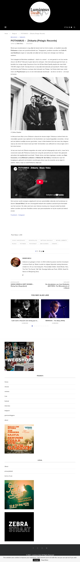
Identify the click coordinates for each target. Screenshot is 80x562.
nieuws (7, 386)
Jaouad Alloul (33, 240)
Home (6, 33)
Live (6, 396)
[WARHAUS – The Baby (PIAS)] (55, 308)
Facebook (14, 215)
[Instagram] (69, 27)
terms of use (8, 476)
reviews (7, 391)
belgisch (7, 410)
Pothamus (23, 243)
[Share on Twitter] (41, 251)
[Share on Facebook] (39, 251)
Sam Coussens (44, 243)
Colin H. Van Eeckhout (18, 240)
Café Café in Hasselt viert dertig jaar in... (25, 320)
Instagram (21, 215)
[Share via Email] (43, 251)
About (6, 466)
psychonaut (33, 243)
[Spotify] (71, 27)
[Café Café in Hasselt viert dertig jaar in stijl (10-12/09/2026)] (25, 308)
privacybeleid (9, 471)
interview (7, 406)
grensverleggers (10, 415)
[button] (13, 312)
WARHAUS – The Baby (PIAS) (55, 320)
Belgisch (14, 33)
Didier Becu (20, 43)
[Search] (74, 27)
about (6, 420)
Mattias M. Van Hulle (47, 240)
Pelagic (14, 243)
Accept (36, 560)
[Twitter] (67, 27)
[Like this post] (37, 251)
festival (7, 401)
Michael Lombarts (61, 240)
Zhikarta (54, 243)
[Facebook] (33, 548)
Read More (44, 560)
